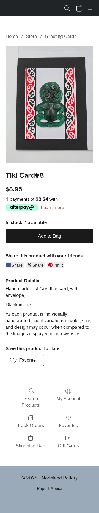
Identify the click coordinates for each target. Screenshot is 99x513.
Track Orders (30, 425)
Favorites (68, 425)
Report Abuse (49, 488)
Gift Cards (68, 445)
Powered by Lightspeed (50, 498)
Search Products (30, 402)
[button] (67, 8)
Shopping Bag (30, 445)
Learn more (52, 207)
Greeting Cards (60, 36)
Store (31, 36)
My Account (68, 398)
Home (12, 36)
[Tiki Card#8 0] (50, 104)
